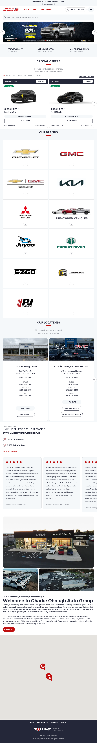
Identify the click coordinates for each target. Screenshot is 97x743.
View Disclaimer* (40, 125)
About (64, 722)
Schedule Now (48, 4)
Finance (21, 76)
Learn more (8, 629)
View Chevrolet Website (71, 414)
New (32, 722)
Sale (26, 9)
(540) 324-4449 (72, 390)
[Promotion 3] (48, 32)
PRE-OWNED (45, 9)
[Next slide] (94, 32)
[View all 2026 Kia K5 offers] (71, 95)
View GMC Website (72, 408)
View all (41, 81)
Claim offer (25, 121)
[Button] (25, 164)
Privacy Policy (45, 735)
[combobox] (48, 17)
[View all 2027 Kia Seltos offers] (25, 95)
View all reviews (10, 451)
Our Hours (25, 408)
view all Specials (86, 77)
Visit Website (25, 414)
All (5, 76)
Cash (12, 76)
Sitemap (54, 735)
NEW (35, 9)
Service (54, 722)
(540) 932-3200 (25, 378)
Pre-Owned (42, 722)
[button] (48, 17)
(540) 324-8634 (72, 384)
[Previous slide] (2, 32)
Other (39, 76)
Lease (30, 76)
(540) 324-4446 (72, 378)
